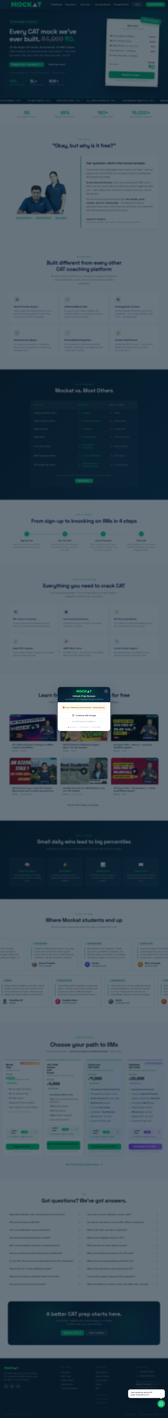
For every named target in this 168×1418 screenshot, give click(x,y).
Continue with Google (86, 715)
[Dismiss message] (160, 1393)
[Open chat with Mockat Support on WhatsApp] (161, 1403)
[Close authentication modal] (106, 691)
